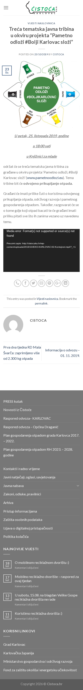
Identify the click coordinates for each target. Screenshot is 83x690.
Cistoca (58, 54)
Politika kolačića (16, 536)
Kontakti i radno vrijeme (21, 469)
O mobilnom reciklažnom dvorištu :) (42, 562)
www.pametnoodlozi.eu (45, 177)
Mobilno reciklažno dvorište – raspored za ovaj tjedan (47, 578)
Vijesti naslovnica (41, 23)
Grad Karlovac (14, 644)
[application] (41, 250)
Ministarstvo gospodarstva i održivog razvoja (37, 661)
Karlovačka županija (18, 653)
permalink (41, 303)
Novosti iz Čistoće (17, 410)
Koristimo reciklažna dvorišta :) (38, 613)
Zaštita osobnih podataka (22, 519)
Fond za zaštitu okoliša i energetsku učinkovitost (40, 670)
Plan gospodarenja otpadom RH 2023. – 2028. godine (38, 452)
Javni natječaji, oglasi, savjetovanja (29, 477)
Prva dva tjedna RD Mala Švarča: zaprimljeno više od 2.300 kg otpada (22, 352)
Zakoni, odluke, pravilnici (22, 494)
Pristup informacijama (20, 511)
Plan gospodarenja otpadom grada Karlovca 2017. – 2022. (41, 438)
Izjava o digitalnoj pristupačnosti (28, 528)
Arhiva (8, 502)
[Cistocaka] (41, 7)
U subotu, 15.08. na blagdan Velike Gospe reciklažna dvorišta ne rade (46, 597)
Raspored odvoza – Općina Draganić (30, 427)
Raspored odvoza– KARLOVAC (27, 418)
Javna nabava (13, 485)
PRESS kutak (13, 401)
